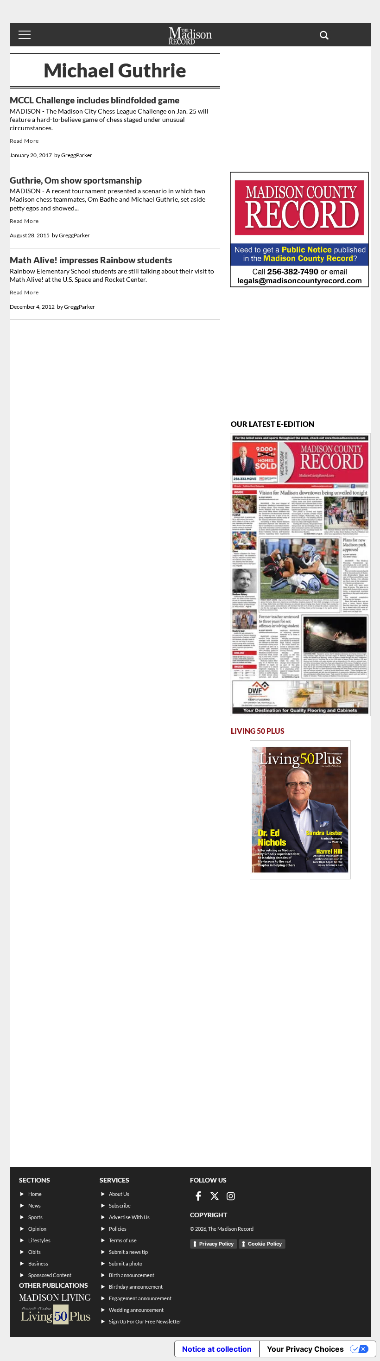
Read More (24, 140)
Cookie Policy (265, 1243)
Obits (34, 1252)
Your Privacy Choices (305, 1349)
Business (38, 1263)
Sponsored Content (49, 1275)
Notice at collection (217, 1349)
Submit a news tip (128, 1252)
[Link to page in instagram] (230, 1196)
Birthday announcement (136, 1287)
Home (35, 1194)
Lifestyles (39, 1240)
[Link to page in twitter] (214, 1196)
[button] (324, 35)
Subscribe (120, 1205)
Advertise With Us (129, 1217)
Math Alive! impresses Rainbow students (91, 260)
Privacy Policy (216, 1243)
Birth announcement (131, 1275)
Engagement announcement (140, 1298)
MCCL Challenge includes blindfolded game (94, 100)
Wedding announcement (136, 1310)
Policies (118, 1229)
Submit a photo (125, 1263)
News (34, 1205)
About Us (119, 1194)
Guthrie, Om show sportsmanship (76, 180)
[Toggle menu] (25, 35)
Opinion (37, 1229)
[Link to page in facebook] (198, 1196)
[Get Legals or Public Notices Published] (299, 284)
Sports (35, 1217)
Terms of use (123, 1240)
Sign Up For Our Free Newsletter (145, 1321)
